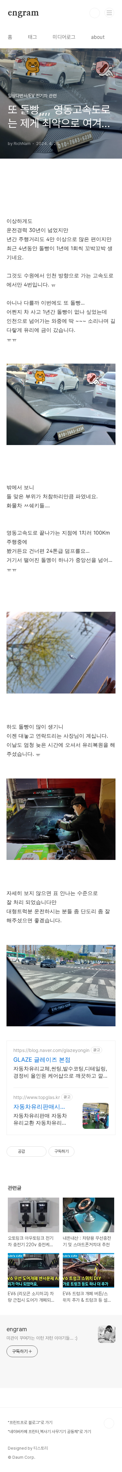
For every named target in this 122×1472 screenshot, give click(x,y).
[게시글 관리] (39, 1151)
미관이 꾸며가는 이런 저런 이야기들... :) (42, 1338)
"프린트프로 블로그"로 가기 (30, 1422)
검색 (95, 13)
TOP (109, 1423)
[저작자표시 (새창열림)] (77, 1151)
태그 (32, 37)
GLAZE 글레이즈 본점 (42, 1059)
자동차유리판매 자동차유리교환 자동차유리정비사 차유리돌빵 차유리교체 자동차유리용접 (41, 1119)
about (98, 37)
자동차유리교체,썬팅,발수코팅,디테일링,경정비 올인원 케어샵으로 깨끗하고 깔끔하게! (60, 1072)
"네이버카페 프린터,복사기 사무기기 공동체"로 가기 (49, 1431)
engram (23, 13)
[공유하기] (31, 1151)
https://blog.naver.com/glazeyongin (51, 1050)
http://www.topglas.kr (36, 1097)
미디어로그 (64, 37)
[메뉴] (109, 13)
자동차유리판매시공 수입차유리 (39, 1107)
